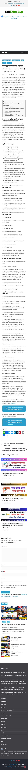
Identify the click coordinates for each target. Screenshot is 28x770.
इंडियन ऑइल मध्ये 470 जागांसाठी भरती (13, 624)
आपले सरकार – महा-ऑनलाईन (6, 738)
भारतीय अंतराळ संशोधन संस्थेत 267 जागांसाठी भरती (16, 638)
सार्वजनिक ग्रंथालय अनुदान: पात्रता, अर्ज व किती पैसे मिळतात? (11, 675)
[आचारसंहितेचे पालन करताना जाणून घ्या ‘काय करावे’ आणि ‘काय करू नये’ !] (14, 484)
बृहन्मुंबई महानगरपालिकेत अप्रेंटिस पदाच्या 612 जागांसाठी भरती (18, 645)
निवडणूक (2, 741)
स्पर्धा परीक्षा (3, 724)
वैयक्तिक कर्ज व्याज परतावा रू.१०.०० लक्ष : (11, 114)
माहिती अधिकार (3, 727)
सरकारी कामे (4, 62)
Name (3, 565)
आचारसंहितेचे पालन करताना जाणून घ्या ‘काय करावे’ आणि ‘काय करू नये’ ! (13, 499)
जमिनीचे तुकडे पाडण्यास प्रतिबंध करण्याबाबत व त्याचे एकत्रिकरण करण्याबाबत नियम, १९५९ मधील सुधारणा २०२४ (13, 449)
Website (3, 578)
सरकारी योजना (9, 62)
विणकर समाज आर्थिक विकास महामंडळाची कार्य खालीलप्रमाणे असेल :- (14, 109)
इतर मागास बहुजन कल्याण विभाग (7, 60)
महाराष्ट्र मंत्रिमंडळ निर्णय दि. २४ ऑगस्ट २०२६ (9, 672)
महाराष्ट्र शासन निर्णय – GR (6, 715)
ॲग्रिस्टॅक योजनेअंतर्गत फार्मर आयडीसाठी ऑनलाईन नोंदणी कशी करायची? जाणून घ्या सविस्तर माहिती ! (12, 525)
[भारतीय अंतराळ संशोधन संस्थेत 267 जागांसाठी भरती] (5, 639)
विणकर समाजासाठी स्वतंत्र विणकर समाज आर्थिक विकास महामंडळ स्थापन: (12, 104)
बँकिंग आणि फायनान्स (4, 744)
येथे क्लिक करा (10, 424)
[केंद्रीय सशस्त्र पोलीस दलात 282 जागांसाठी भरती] (5, 653)
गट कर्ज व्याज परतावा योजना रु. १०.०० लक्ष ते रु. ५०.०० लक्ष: (14, 115)
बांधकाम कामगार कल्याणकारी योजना (7, 710)
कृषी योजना (3, 707)
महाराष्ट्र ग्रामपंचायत (4, 735)
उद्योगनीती (2, 733)
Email (3, 571)
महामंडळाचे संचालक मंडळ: (9, 107)
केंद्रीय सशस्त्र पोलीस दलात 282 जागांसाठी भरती (17, 652)
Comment (4, 546)
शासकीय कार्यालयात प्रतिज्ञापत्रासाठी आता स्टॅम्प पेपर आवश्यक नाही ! (12, 474)
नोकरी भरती (4, 621)
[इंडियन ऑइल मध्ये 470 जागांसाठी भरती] (14, 613)
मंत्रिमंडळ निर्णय (4, 718)
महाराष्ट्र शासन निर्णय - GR (16, 60)
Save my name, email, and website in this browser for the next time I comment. (14, 586)
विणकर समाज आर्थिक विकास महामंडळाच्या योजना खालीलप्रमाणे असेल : (12, 112)
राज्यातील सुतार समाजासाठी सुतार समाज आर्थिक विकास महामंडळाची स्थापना (14, 444)
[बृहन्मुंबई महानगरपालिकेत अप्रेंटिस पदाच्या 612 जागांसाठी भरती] (5, 646)
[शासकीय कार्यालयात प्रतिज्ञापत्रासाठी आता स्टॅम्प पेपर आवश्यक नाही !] (14, 459)
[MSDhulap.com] (2, 52)
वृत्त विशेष (22, 60)
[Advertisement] (14, 36)
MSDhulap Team (15, 74)
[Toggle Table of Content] (22, 102)
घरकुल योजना (3, 704)
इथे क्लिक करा (12, 403)
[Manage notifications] (25, 767)
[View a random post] (25, 52)
